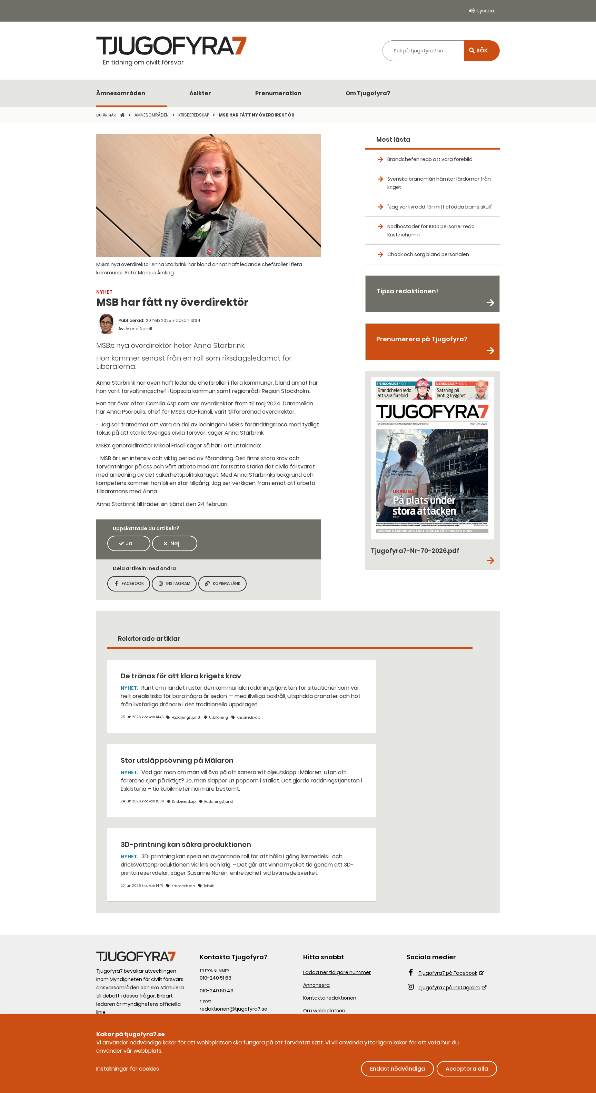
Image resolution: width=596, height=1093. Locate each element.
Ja (129, 543)
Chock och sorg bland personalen (428, 254)
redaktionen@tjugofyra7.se (233, 1008)
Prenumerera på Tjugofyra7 (421, 339)
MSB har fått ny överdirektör (257, 115)
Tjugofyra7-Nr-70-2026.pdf (415, 550)
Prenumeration (278, 93)
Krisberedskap (194, 115)
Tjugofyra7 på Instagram (449, 987)
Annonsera (316, 985)
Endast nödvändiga (397, 1069)
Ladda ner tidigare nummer (337, 972)
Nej (174, 543)
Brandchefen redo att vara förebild (430, 159)
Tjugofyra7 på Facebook (447, 973)
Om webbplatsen (324, 1010)
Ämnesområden (120, 93)
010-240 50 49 (217, 990)
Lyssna (485, 10)
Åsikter (200, 93)
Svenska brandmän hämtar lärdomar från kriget (439, 183)
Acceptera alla (467, 1069)
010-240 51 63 (215, 977)
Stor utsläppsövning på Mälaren (177, 760)
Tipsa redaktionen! (407, 291)
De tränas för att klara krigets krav (181, 676)
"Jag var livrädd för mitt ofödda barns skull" (440, 206)
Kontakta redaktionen (329, 997)
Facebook (136, 585)
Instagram (181, 585)
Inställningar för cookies (127, 1069)
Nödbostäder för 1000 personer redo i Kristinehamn (432, 230)
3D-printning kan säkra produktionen (186, 844)
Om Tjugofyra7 (368, 93)
